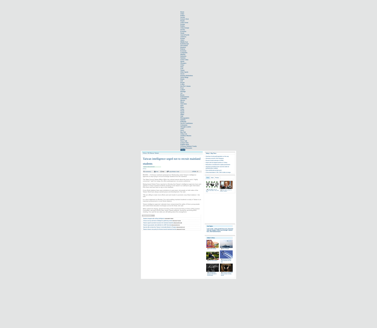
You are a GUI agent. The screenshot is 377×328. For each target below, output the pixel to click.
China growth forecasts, (221, 229)
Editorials (183, 121)
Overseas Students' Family (188, 146)
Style (181, 105)
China (182, 14)
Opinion (182, 58)
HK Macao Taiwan (153, 153)
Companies (183, 52)
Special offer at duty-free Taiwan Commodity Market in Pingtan (159, 227)
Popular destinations (186, 75)
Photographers (184, 118)
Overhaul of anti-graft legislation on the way (217, 156)
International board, (215, 231)
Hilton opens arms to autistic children (226, 190)
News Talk (183, 141)
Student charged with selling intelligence (154, 218)
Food (182, 88)
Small (177, 171)
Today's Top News (211, 153)
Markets (182, 54)
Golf (181, 68)
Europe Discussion (186, 148)
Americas (183, 37)
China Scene (184, 22)
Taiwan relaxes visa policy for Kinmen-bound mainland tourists (159, 229)
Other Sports (184, 72)
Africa (182, 40)
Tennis (182, 70)
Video (182, 128)
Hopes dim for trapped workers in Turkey (216, 162)
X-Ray (182, 84)
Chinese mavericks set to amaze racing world (227, 274)
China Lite (183, 134)
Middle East (184, 42)
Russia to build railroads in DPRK (215, 160)
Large (170, 171)
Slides (182, 114)
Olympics (183, 63)
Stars (181, 67)
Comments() (148, 171)
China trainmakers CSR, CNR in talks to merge (218, 172)
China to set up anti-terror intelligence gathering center (157, 220)
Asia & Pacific (184, 35)
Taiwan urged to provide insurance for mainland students (158, 223)
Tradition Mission (185, 135)
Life (181, 81)
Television (183, 104)
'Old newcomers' (213, 260)
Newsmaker (184, 45)
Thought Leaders (185, 127)
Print (157, 171)
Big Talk (183, 132)
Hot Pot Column (185, 86)
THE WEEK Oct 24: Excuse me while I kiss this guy (212, 190)
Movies (182, 100)
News (182, 130)
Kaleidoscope (184, 44)
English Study (184, 144)
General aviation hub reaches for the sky (226, 260)
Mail (163, 171)
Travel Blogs (184, 77)
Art (181, 93)
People (182, 21)
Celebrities (183, 98)
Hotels (182, 79)
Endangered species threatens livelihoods (212, 274)
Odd (181, 116)
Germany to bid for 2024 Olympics (215, 158)
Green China (184, 59)
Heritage (183, 91)
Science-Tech (184, 19)
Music (182, 102)
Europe (182, 24)
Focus (182, 137)
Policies (182, 49)
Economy (183, 31)
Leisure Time (184, 143)
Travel (182, 74)
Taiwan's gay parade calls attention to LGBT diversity (157, 225)
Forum (182, 139)
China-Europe (184, 28)
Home (182, 12)
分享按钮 (194, 171)
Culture (182, 90)
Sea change (225, 248)
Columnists (183, 125)
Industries (183, 56)
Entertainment (184, 97)
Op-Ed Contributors (186, 123)
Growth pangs (212, 248)
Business (183, 47)
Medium (174, 171)
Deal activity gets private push (214, 170)
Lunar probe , (210, 229)
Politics (182, 15)
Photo (182, 107)
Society (182, 17)
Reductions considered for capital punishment (218, 164)
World (182, 33)
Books (182, 95)
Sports (182, 61)
